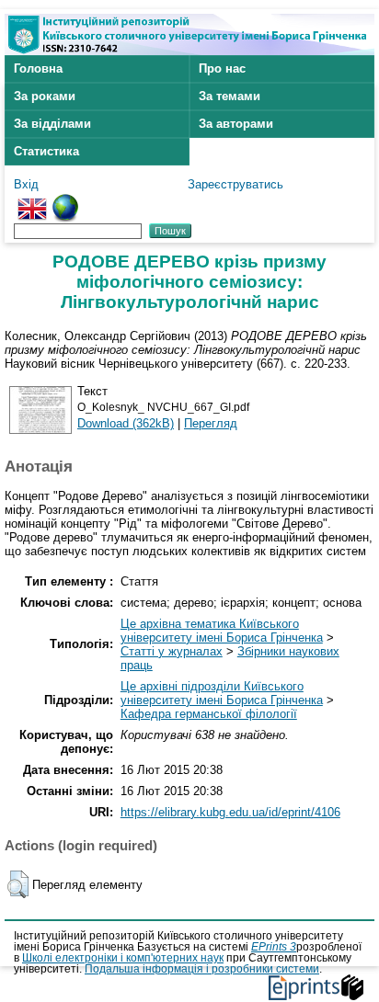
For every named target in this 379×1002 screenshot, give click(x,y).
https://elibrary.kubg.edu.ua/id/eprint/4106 (230, 812)
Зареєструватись (235, 184)
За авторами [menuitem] (236, 124)
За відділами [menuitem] (52, 124)
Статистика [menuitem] (46, 151)
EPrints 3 (273, 946)
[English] (32, 201)
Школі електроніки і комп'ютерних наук (123, 957)
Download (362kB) (125, 423)
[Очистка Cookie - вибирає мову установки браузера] (65, 201)
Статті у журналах (172, 651)
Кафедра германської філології (209, 714)
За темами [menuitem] (229, 96)
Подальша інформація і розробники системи (202, 968)
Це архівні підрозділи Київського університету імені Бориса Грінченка (222, 693)
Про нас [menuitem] (222, 68)
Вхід (26, 184)
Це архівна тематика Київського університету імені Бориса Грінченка (222, 630)
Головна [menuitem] (38, 68)
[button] (18, 884)
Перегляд (210, 423)
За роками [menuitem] (44, 96)
